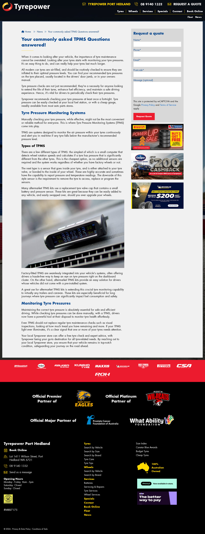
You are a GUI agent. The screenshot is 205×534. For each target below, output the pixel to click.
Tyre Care (89, 459)
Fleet (190, 17)
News (198, 17)
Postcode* (138, 70)
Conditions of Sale (40, 529)
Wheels (133, 11)
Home (27, 31)
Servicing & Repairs (94, 486)
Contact (177, 11)
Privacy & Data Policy (21, 529)
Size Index (141, 443)
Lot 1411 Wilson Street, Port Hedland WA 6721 (26, 458)
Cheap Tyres (142, 455)
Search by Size (91, 451)
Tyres (120, 11)
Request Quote (144, 116)
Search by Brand (92, 455)
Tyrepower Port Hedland (108, 4)
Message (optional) (143, 80)
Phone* (137, 50)
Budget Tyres (142, 451)
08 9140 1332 (151, 4)
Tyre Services (90, 490)
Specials (163, 11)
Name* (137, 40)
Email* (136, 60)
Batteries (88, 483)
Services (148, 11)
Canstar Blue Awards (146, 447)
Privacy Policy (148, 104)
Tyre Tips (88, 463)
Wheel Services (92, 494)
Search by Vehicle (93, 447)
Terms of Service (168, 104)
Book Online (195, 11)
